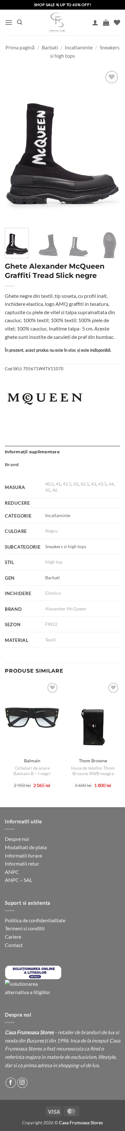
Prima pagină (20, 47)
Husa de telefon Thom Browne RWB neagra (93, 771)
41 (58, 484)
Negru (51, 530)
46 (54, 490)
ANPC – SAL (18, 880)
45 (47, 490)
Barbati (50, 47)
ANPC (12, 872)
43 (93, 484)
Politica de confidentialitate (35, 920)
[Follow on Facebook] (10, 1082)
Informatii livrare (23, 855)
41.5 (67, 484)
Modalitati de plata (26, 847)
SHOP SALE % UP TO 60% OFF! (62, 4)
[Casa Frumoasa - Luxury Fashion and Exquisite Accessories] (57, 22)
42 (76, 484)
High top (54, 562)
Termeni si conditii (25, 928)
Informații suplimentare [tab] (32, 451)
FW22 (51, 624)
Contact (14, 945)
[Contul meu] (95, 22)
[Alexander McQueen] (45, 399)
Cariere (13, 937)
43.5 (102, 484)
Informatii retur (22, 863)
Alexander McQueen (65, 608)
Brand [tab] (12, 464)
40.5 (49, 484)
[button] (9, 22)
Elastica (53, 593)
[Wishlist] (117, 22)
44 (111, 484)
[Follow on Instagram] (22, 1082)
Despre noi (17, 839)
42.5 (84, 484)
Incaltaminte (79, 47)
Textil (50, 639)
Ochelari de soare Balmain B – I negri (32, 771)
